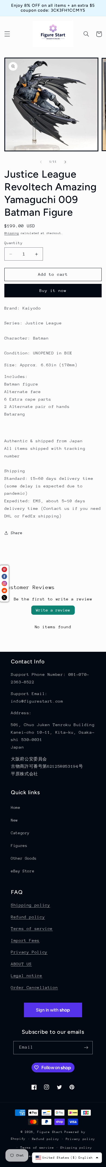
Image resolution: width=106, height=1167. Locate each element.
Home (15, 807)
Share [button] (17, 533)
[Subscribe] (86, 1047)
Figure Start (50, 1132)
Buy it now (53, 290)
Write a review (53, 610)
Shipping (11, 233)
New (14, 820)
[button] (7, 34)
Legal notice (26, 975)
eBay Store (22, 871)
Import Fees (25, 940)
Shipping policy (30, 905)
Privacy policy (80, 1139)
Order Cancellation (34, 987)
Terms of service (32, 928)
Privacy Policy (29, 952)
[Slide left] (41, 162)
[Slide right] (65, 162)
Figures (19, 845)
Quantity (13, 243)
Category (20, 833)
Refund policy (28, 917)
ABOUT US (21, 964)
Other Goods (24, 858)
